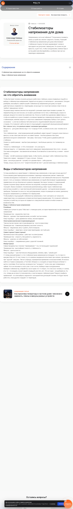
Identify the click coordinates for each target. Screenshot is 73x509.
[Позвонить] (3, 3)
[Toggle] (70, 67)
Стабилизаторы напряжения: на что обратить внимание (21, 72)
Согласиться (62, 503)
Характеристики (13, 8)
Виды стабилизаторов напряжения (14, 75)
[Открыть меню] (70, 3)
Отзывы (61, 8)
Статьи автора (14, 43)
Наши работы (37, 8)
